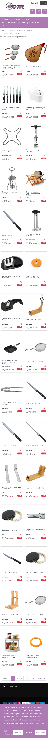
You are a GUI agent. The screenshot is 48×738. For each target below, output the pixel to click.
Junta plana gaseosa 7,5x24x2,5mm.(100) (32, 277)
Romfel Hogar (7, 155)
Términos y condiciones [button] (35, 723)
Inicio (4, 30)
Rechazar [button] (28, 732)
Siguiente (41, 678)
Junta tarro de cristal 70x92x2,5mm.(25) (32, 656)
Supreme (5, 113)
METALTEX (5, 661)
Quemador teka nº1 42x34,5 (35, 572)
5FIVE (3, 71)
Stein (28, 535)
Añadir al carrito (13, 80)
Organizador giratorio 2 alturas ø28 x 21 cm (9, 656)
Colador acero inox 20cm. (34, 361)
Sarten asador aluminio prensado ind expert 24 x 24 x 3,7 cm (11, 362)
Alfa (27, 113)
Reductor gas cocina (8, 151)
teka (3, 535)
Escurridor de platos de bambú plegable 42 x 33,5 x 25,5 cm (35, 193)
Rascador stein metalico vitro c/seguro (35, 529)
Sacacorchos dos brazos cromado (10, 192)
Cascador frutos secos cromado (9, 403)
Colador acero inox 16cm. (34, 614)
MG (3, 493)
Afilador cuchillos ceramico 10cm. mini (11, 277)
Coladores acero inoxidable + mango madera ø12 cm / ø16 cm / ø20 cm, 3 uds (11, 67)
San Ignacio (6, 366)
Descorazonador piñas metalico (33, 235)
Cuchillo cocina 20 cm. (9, 446)
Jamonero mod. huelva (33, 319)
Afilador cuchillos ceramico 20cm (11, 319)
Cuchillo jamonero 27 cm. (34, 446)
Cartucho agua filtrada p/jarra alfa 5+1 (36, 108)
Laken (28, 71)
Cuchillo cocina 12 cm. (33, 403)
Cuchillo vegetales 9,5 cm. (10, 572)
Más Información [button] (8, 732)
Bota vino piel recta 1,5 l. (34, 66)
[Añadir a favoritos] (21, 71)
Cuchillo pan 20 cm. (8, 235)
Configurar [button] (40, 732)
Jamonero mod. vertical (10, 614)
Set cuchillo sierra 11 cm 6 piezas (10, 108)
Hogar (11, 30)
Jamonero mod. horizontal (35, 488)
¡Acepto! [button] (18, 732)
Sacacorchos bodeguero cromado (34, 150)
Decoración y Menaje (24, 30)
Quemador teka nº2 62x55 (10, 530)
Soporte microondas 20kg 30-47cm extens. (11, 487)
